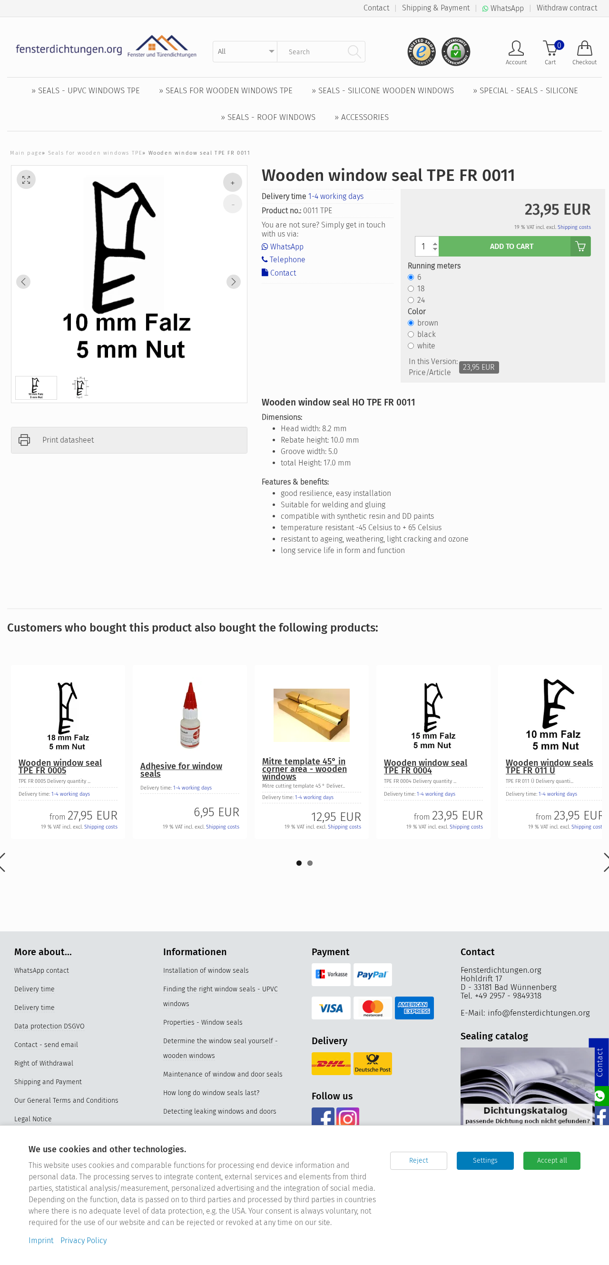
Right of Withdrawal (43, 1063)
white (426, 345)
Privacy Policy (83, 1240)
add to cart (511, 246)
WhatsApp (286, 246)
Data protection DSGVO (49, 1026)
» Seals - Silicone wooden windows (383, 91)
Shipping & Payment (436, 7)
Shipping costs (574, 227)
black (426, 334)
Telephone (286, 259)
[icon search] (354, 51)
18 (421, 288)
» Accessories (361, 117)
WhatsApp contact (41, 971)
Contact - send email (46, 1045)
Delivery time (34, 989)
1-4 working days (335, 196)
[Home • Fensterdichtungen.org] (106, 45)
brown (427, 322)
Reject (418, 1160)
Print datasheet (68, 440)
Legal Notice (33, 1119)
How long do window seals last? (211, 1093)
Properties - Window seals (203, 1022)
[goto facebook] (323, 1118)
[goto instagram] (347, 1118)
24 (421, 300)
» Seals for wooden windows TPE (226, 91)
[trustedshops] (419, 47)
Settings (485, 1160)
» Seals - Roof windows (268, 117)
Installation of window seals (206, 971)
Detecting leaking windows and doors (219, 1111)
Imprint (41, 1240)
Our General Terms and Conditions (66, 1101)
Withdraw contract (567, 7)
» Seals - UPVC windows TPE (85, 91)
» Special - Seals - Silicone (525, 91)
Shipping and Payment (48, 1082)
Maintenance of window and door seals (223, 1074)
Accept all (552, 1160)
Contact (376, 7)
